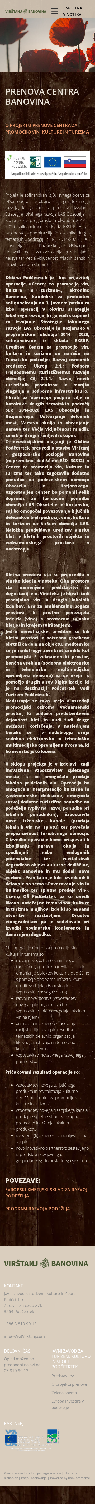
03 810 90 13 (16, 1370)
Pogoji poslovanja (34, 1478)
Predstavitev (62, 1375)
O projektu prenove (69, 1384)
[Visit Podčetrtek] (46, 1263)
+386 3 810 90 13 (20, 1323)
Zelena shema (64, 1392)
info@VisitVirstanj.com (24, 1336)
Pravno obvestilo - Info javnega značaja (32, 1473)
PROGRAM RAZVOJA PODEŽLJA (37, 1209)
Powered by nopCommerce (70, 1478)
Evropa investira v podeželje (67, 1404)
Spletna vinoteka (72, 11)
